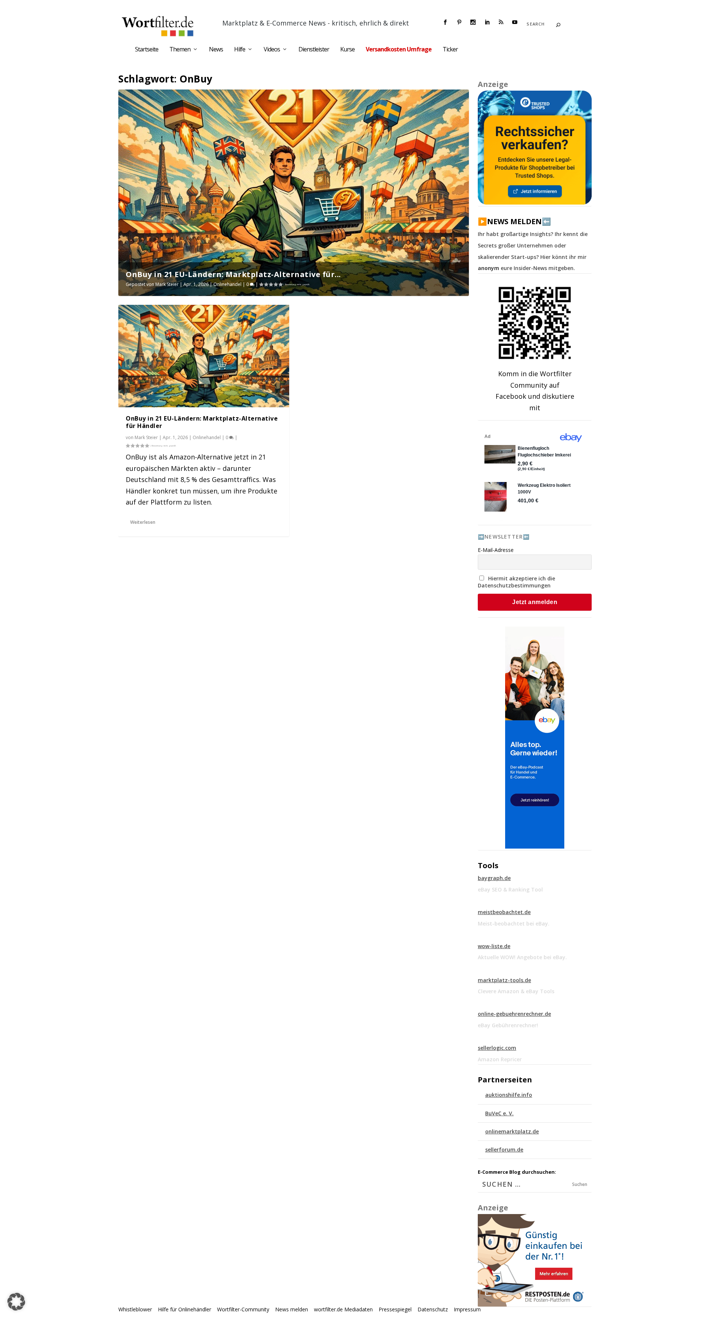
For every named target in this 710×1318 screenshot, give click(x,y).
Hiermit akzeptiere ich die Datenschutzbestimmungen (516, 582)
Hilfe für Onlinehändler (184, 1309)
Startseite (146, 49)
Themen (179, 49)
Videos (272, 49)
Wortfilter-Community (243, 1309)
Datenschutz (432, 1309)
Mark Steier (167, 284)
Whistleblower (135, 1309)
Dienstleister (313, 49)
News (216, 49)
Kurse (347, 49)
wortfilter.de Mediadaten (343, 1309)
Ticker (450, 49)
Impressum (467, 1309)
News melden (291, 1309)
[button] (16, 1301)
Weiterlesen (142, 522)
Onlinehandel (227, 284)
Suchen (579, 1184)
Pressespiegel (395, 1309)
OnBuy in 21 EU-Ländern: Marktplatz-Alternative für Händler (202, 422)
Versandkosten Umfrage (399, 49)
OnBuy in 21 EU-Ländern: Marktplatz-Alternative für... (233, 274)
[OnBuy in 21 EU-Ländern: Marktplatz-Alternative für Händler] (203, 356)
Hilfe (239, 49)
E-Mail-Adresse (496, 549)
